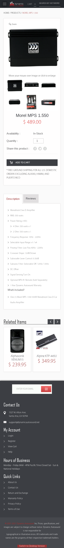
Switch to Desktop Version (32, 546)
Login (10, 436)
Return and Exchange (18, 493)
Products (16, 13)
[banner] (16, 4)
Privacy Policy (14, 504)
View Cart (12, 446)
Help (10, 452)
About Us (12, 482)
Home (6, 13)
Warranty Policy (15, 498)
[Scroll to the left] (51, 321)
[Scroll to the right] (57, 321)
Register (11, 441)
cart (30, 4)
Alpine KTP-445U (31, 356)
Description (13, 198)
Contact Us (13, 488)
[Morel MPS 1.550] (31, 86)
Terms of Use (14, 509)
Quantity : (12, 140)
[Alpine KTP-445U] (31, 341)
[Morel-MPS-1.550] (14, 86)
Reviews (31, 198)
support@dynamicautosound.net (24, 422)
